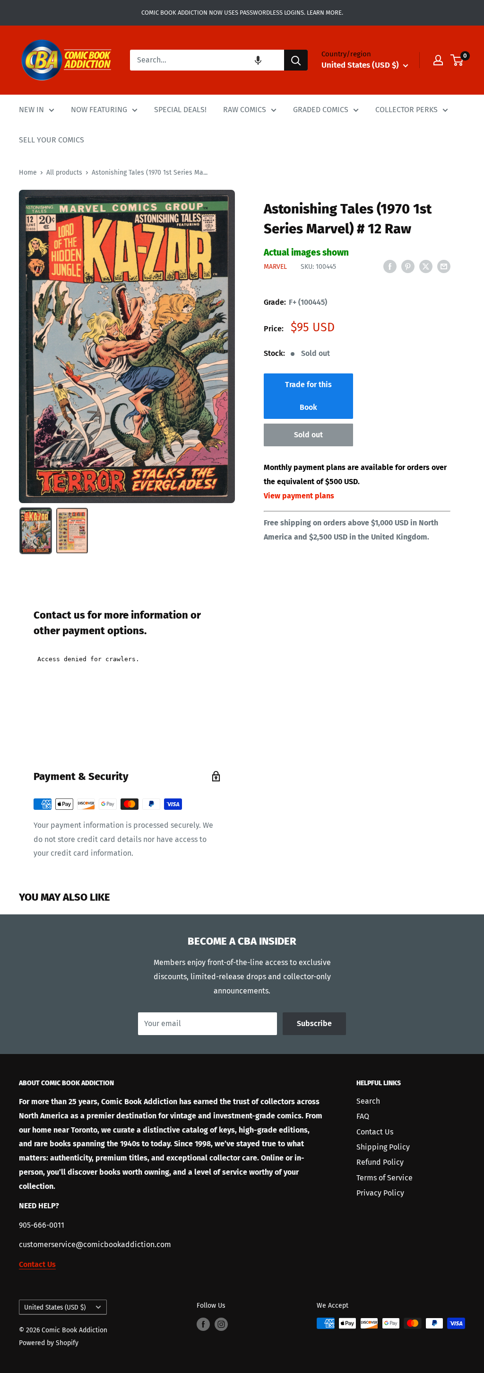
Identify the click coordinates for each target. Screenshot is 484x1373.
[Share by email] (443, 266)
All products (64, 172)
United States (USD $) (55, 1307)
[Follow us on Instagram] (221, 1324)
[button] (258, 60)
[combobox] (207, 60)
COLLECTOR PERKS (406, 109)
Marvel (275, 267)
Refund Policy (380, 1162)
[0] (457, 60)
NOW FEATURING (99, 109)
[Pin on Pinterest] (408, 266)
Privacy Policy (380, 1192)
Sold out (308, 434)
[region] (127, 346)
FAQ (362, 1116)
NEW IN (31, 109)
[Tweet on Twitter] (425, 266)
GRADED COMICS (320, 109)
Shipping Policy (383, 1147)
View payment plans (299, 495)
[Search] (296, 60)
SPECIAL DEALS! (180, 109)
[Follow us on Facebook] (203, 1324)
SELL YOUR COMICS (51, 139)
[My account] (438, 60)
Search (368, 1101)
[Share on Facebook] (390, 266)
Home (28, 172)
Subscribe (314, 1023)
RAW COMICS (244, 109)
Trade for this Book (308, 396)
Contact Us (374, 1131)
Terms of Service (384, 1177)
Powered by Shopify (48, 1343)
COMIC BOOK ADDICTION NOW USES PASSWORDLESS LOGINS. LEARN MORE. (242, 12)
